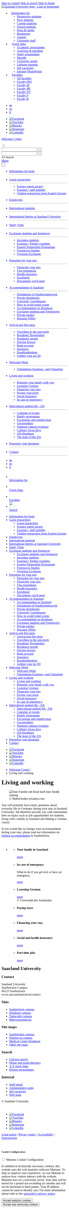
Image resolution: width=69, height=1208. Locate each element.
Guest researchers (19, 179)
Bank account (25, 345)
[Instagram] (16, 129)
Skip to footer (46, 3)
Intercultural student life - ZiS (27, 406)
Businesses (23, 33)
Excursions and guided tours (34, 419)
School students (26, 26)
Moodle (21, 57)
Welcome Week (18, 362)
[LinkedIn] (16, 132)
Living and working (21, 375)
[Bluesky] (15, 125)
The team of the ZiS (29, 437)
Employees (16, 199)
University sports (27, 61)
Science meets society (30, 186)
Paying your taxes (28, 392)
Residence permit (27, 338)
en (10, 108)
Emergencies (9, 1138)
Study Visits (16, 225)
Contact (14, 452)
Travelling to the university (33, 331)
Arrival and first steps (22, 325)
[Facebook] (16, 118)
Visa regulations (26, 270)
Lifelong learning (27, 64)
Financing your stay (29, 267)
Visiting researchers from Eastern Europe (41, 193)
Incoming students (28, 240)
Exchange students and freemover (29, 233)
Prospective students (29, 16)
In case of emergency (30, 399)
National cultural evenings (32, 426)
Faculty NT (24, 92)
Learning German (27, 386)
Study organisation (28, 54)
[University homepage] (30, 6)
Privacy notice (27, 1134)
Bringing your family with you (35, 382)
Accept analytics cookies (17, 1200)
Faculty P (22, 95)
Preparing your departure (24, 443)
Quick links (19, 44)
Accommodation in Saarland (26, 287)
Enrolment (23, 277)
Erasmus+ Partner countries (33, 243)
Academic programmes (31, 47)
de (10, 105)
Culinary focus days (29, 430)
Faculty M (23, 85)
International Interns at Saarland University (35, 216)
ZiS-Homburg (25, 433)
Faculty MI (23, 88)
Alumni (21, 37)
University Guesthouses (31, 301)
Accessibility (45, 1134)
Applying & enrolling (30, 50)
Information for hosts (21, 171)
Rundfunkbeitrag (27, 352)
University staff (26, 40)
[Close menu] (3, 164)
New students (25, 20)
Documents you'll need (31, 281)
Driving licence (26, 342)
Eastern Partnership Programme (36, 247)
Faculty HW (24, 81)
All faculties (24, 78)
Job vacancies (25, 68)
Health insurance (27, 274)
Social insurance (27, 396)
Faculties (17, 74)
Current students (27, 23)
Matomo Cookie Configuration (25, 1159)
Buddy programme (28, 416)
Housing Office (26, 318)
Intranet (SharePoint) (29, 71)
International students (22, 208)
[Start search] (40, 150)
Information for (20, 13)
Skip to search (29, 3)
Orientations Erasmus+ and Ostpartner (40, 369)
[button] (8, 157)
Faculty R (23, 99)
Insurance (23, 349)
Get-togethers (25, 423)
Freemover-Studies (28, 250)
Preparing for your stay (23, 260)
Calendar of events (28, 413)
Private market (25, 315)
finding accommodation (16, 835)
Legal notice (9, 1134)
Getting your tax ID (29, 355)
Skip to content (11, 3)
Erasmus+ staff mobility (31, 189)
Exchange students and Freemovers (38, 311)
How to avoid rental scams (33, 304)
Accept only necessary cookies (20, 1204)
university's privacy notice (39, 1193)
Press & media (25, 30)
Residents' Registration (30, 335)
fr (10, 112)
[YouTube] (16, 122)
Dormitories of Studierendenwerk (37, 294)
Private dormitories (28, 297)
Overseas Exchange (29, 254)
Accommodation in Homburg (35, 308)
